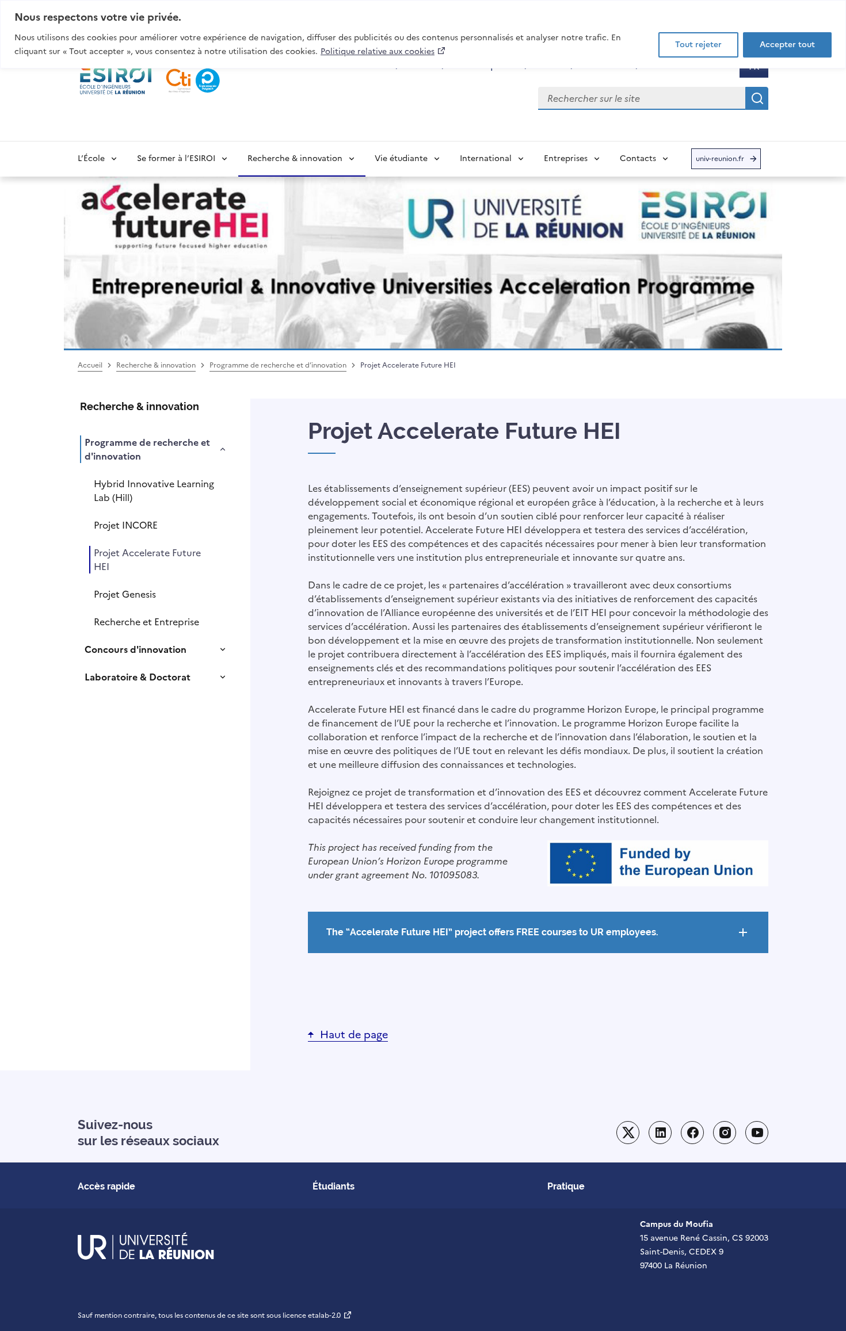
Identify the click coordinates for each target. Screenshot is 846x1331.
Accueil (90, 365)
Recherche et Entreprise (146, 622)
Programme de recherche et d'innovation (147, 449)
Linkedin (660, 1132)
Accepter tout (787, 45)
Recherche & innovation (294, 158)
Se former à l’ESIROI (176, 158)
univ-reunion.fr (719, 161)
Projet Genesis (125, 594)
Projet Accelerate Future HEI (147, 559)
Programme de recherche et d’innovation (277, 365)
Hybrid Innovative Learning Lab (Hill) (154, 490)
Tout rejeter (698, 45)
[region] (423, 34)
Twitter (627, 1132)
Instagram (724, 1132)
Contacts (638, 158)
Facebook (692, 1132)
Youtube (756, 1132)
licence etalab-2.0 (317, 1315)
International (486, 158)
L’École (91, 158)
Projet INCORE (126, 525)
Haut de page (354, 1034)
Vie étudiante (401, 158)
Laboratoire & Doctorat (137, 677)
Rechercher (756, 98)
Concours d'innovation (135, 649)
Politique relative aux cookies (384, 51)
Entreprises (566, 158)
